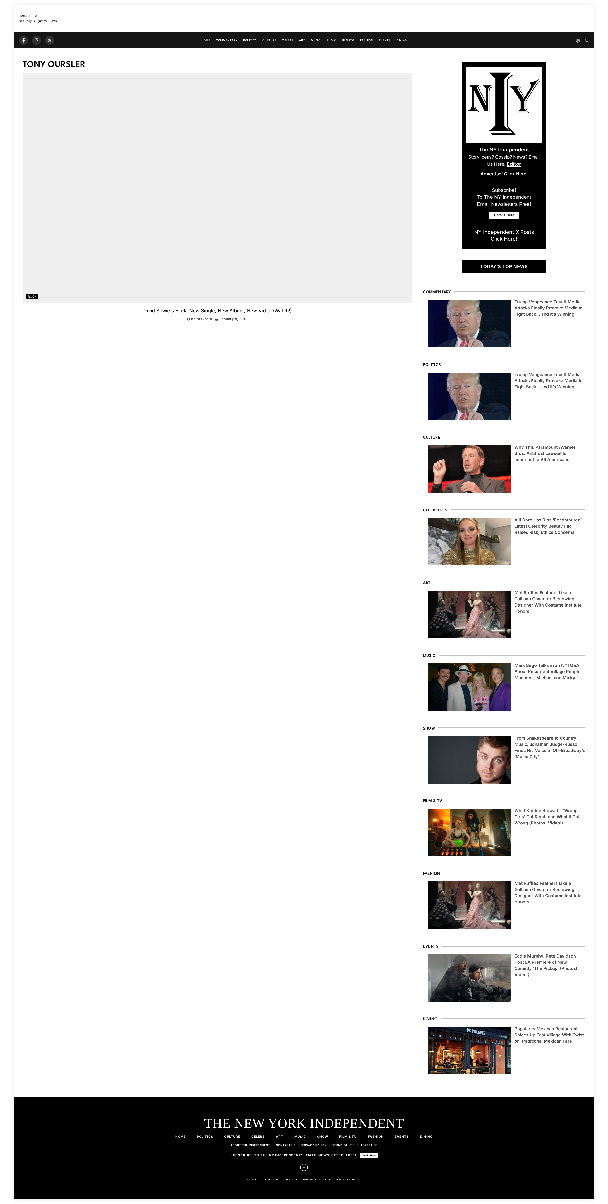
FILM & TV (348, 1136)
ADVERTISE (369, 1145)
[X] (49, 40)
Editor (514, 164)
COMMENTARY (227, 40)
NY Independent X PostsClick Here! (504, 235)
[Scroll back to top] (304, 1167)
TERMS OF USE (343, 1145)
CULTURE (269, 40)
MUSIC (316, 40)
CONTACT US (285, 1145)
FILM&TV (348, 40)
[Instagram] (36, 40)
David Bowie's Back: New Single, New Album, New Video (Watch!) (217, 310)
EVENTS (385, 40)
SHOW (331, 40)
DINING (401, 40)
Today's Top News (504, 266)
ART (302, 40)
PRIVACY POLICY (314, 1145)
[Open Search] (587, 41)
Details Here (369, 1155)
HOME (205, 40)
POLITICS (250, 40)
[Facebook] (23, 40)
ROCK (32, 296)
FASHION (366, 40)
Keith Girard (201, 319)
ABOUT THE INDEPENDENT (250, 1145)
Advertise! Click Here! (504, 174)
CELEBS (287, 40)
